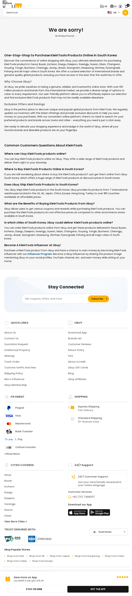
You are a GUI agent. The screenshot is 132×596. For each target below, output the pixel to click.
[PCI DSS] (12, 539)
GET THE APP (98, 589)
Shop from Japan (60, 556)
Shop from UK (37, 556)
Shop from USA (15, 556)
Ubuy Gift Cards (78, 367)
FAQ (70, 356)
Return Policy (76, 350)
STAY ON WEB (34, 589)
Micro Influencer (14, 379)
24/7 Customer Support (93, 476)
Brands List (75, 338)
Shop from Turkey (17, 561)
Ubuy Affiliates (77, 379)
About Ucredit (77, 361)
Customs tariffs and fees (20, 367)
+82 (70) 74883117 (83, 497)
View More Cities (14, 521)
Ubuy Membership (15, 385)
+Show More (12, 454)
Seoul (7, 475)
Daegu (8, 492)
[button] (104, 6)
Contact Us (11, 338)
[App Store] (78, 513)
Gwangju (9, 504)
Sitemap (9, 356)
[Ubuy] (17, 6)
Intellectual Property (17, 350)
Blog (71, 373)
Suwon (8, 510)
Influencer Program (40, 254)
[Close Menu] (4, 7)
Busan (8, 480)
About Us (10, 332)
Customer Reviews (79, 344)
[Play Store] (99, 513)
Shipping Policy (13, 373)
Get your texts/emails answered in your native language (99, 484)
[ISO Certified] (38, 538)
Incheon (9, 486)
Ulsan (7, 515)
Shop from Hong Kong (87, 556)
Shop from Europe (42, 561)
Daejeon (9, 498)
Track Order (12, 361)
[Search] (125, 13)
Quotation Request (16, 344)
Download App (77, 332)
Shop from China (114, 556)
